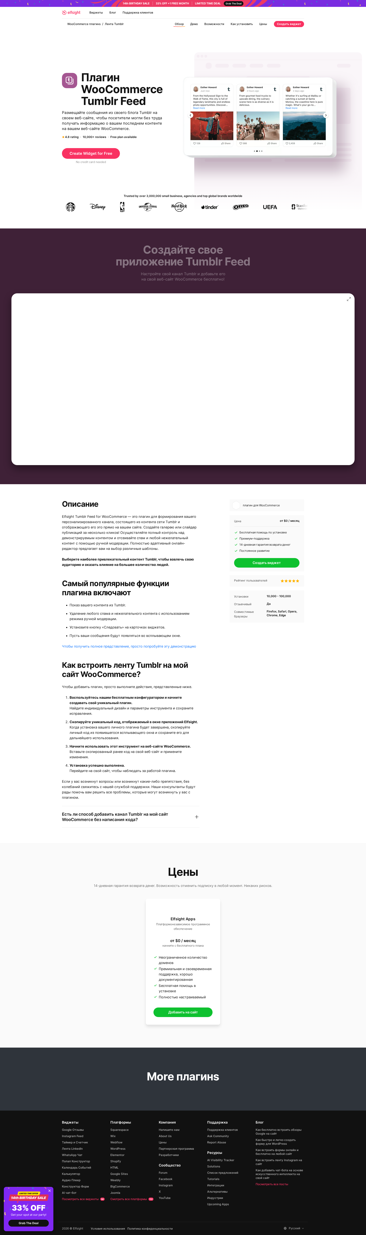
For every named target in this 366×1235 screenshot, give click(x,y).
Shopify (115, 1161)
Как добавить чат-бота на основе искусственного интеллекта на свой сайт (279, 1174)
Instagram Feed (72, 1136)
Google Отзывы (73, 1130)
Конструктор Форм (75, 1186)
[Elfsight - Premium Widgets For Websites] (71, 12)
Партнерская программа (176, 1148)
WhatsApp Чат (72, 1155)
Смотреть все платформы (131, 1199)
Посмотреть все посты (272, 1184)
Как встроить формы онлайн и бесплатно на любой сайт (277, 1152)
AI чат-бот (69, 1193)
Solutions (213, 1166)
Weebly (115, 1180)
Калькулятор (71, 1174)
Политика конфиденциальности (150, 1228)
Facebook (165, 1179)
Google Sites (119, 1174)
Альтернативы (217, 1191)
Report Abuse (216, 1142)
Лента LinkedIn (72, 1148)
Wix (113, 1136)
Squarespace (119, 1130)
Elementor (117, 1155)
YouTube (165, 1198)
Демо (194, 24)
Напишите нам (169, 1130)
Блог (112, 12)
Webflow (116, 1142)
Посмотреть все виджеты (83, 1199)
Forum (163, 1173)
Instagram (166, 1185)
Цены (263, 24)
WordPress (117, 1148)
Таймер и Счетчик (75, 1142)
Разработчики (169, 1155)
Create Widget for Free (91, 153)
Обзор (179, 24)
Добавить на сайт (183, 1012)
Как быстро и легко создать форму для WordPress (276, 1141)
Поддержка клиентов (138, 12)
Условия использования (108, 1228)
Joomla (115, 1193)
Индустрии (215, 1198)
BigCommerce (120, 1186)
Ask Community (218, 1136)
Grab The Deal (29, 1223)
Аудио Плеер (71, 1180)
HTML (114, 1167)
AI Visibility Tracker (220, 1160)
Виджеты (96, 12)
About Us (165, 1136)
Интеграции (215, 1185)
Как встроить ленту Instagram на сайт (279, 1162)
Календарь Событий (76, 1167)
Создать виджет (289, 24)
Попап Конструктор (76, 1161)
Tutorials (213, 1179)
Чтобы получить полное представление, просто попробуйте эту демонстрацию (129, 646)
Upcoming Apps (218, 1204)
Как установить (242, 24)
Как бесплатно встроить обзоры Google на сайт (279, 1131)
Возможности (214, 24)
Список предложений (222, 1173)
